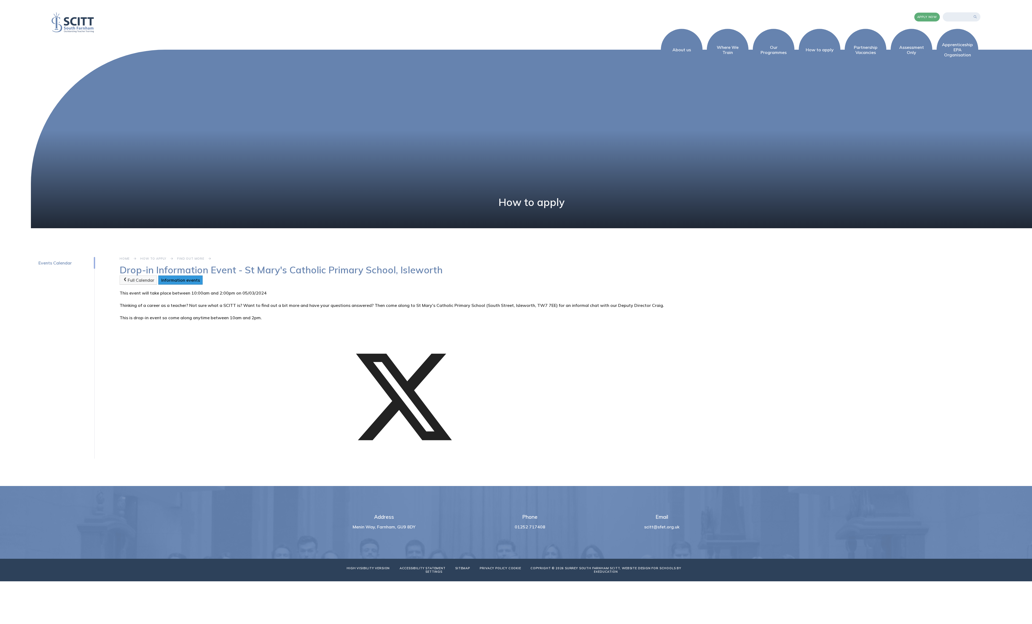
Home (125, 258)
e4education (606, 572)
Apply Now (927, 17)
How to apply (153, 258)
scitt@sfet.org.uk (661, 526)
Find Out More (190, 258)
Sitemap (462, 568)
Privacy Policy (493, 568)
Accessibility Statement (423, 568)
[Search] (975, 16)
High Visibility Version (368, 568)
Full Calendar (141, 280)
